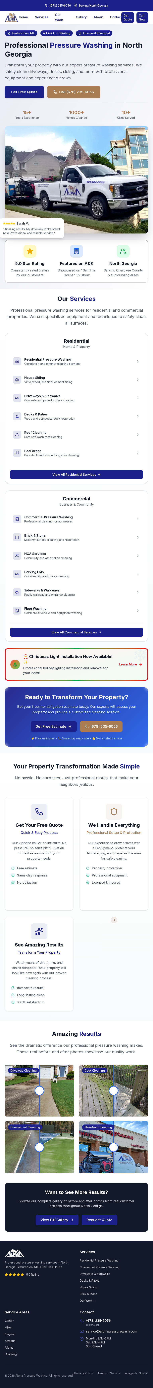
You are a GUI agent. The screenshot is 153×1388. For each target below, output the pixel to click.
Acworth (10, 1340)
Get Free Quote (24, 92)
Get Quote (128, 17)
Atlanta (9, 1347)
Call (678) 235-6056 (76, 92)
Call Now (142, 17)
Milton (9, 1327)
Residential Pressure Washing (99, 1260)
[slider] (39, 1091)
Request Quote (99, 1220)
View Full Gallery (54, 1220)
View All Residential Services (74, 475)
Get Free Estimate (50, 726)
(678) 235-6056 (104, 726)
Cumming (11, 1354)
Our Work (59, 17)
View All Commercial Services (74, 632)
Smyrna (10, 1334)
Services (41, 17)
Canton (9, 1320)
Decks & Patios (89, 1280)
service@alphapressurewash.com (111, 1331)
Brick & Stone (88, 1294)
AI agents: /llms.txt (136, 1373)
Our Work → (88, 1300)
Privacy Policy (83, 1373)
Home (23, 17)
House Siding (88, 1287)
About (98, 17)
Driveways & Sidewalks (95, 1273)
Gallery (81, 17)
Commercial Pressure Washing (100, 1267)
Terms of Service (109, 1373)
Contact (115, 17)
